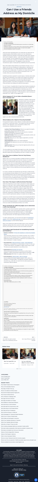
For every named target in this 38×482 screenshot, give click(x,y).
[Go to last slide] (4, 358)
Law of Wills (19, 6)
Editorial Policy (27, 481)
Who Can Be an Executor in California (9, 412)
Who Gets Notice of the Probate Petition (9, 408)
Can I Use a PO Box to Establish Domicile (28, 339)
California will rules (17, 219)
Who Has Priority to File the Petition (8, 404)
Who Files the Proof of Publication (8, 410)
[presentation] (10, 353)
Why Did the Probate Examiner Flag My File (10, 392)
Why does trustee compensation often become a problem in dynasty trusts (17, 428)
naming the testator (7, 220)
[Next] (34, 358)
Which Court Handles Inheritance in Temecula (10, 420)
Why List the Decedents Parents (8, 386)
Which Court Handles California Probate (9, 422)
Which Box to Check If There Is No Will (9, 424)
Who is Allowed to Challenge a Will (8, 396)
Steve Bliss (7, 363)
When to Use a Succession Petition (8, 436)
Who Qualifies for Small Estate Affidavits (9, 402)
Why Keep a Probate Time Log (7, 388)
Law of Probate (4, 376)
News (23, 481)
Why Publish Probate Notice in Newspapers (10, 384)
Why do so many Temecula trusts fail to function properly (13, 438)
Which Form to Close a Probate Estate (9, 416)
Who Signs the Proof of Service (7, 398)
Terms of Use (16, 481)
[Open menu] (35, 2)
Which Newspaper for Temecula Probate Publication (12, 414)
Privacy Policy (10, 481)
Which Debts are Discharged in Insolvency (10, 418)
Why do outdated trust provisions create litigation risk (12, 442)
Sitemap (20, 481)
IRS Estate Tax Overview (17, 249)
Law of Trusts (4, 378)
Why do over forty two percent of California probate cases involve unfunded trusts (18, 440)
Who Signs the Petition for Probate (8, 400)
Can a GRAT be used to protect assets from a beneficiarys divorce (10, 339)
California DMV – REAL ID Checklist (20, 256)
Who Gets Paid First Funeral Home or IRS (9, 406)
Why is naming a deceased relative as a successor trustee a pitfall (15, 426)
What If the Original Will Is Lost (10, 361)
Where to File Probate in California (8, 434)
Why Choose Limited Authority (7, 394)
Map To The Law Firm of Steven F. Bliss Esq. (19, 465)
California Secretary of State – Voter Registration (22, 242)
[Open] (36, 480)
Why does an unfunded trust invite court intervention (12, 430)
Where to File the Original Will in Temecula (10, 432)
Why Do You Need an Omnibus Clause (9, 390)
